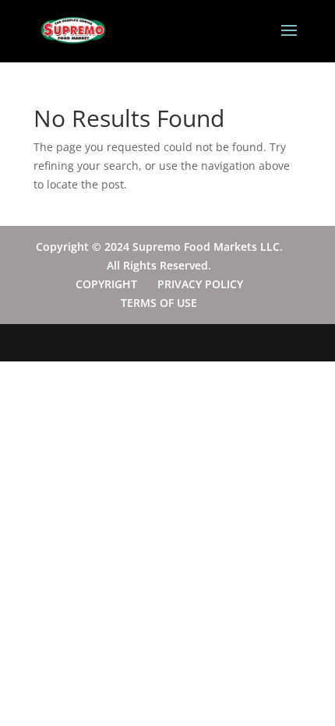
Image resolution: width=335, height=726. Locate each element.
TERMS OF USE (159, 302)
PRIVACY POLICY (200, 284)
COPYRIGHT (106, 284)
